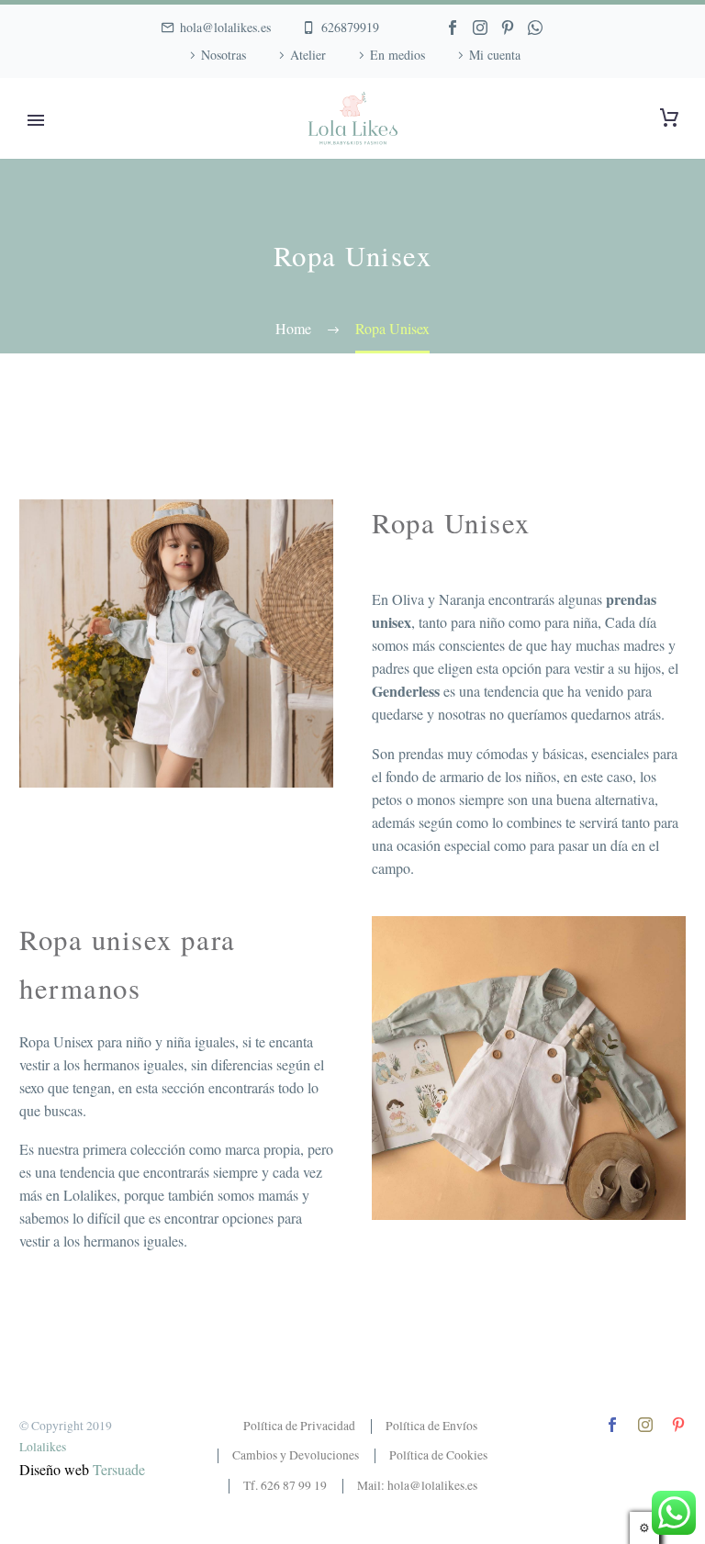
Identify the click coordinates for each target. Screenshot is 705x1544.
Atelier (308, 54)
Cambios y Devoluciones (295, 1455)
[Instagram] (480, 27)
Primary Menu (35, 120)
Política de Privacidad (299, 1425)
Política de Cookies (438, 1455)
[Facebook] (452, 27)
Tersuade (119, 1469)
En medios (397, 54)
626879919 (350, 27)
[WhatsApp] (535, 27)
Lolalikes (42, 1446)
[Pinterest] (507, 27)
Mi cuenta (494, 54)
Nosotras (223, 54)
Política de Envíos (431, 1425)
